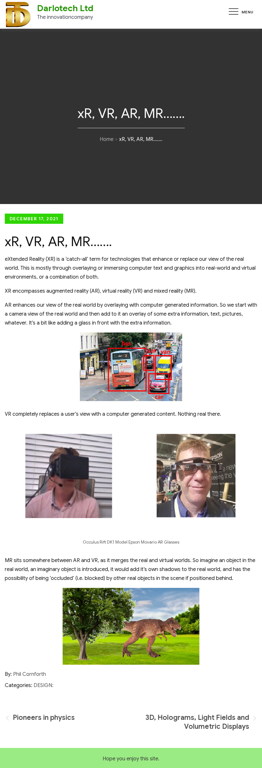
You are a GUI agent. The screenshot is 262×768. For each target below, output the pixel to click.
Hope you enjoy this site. (131, 759)
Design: (43, 685)
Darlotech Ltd (65, 8)
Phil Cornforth (29, 674)
